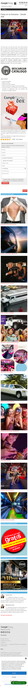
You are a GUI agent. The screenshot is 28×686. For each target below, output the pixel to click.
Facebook (1, 632)
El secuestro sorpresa (6, 460)
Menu (5, 9)
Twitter (3, 632)
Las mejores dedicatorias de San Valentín (10, 654)
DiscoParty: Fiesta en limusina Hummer (10, 342)
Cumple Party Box (5, 638)
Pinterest (5, 632)
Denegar (14, 677)
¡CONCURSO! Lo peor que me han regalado (11, 652)
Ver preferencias (14, 681)
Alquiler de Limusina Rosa (7, 372)
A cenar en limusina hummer (7, 490)
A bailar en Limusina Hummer (7, 401)
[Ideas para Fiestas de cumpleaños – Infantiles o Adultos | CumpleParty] (7, 3)
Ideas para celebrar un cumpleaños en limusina (11, 655)
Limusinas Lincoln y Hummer (7, 283)
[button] (26, 658)
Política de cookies (8, 684)
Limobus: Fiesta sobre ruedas (7, 519)
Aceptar (14, 673)
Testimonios (3, 642)
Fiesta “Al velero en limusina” (7, 312)
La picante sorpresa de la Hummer (9, 224)
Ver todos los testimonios (6, 615)
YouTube (7, 632)
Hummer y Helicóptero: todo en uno (9, 253)
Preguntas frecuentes (5, 640)
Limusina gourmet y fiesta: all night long (10, 431)
